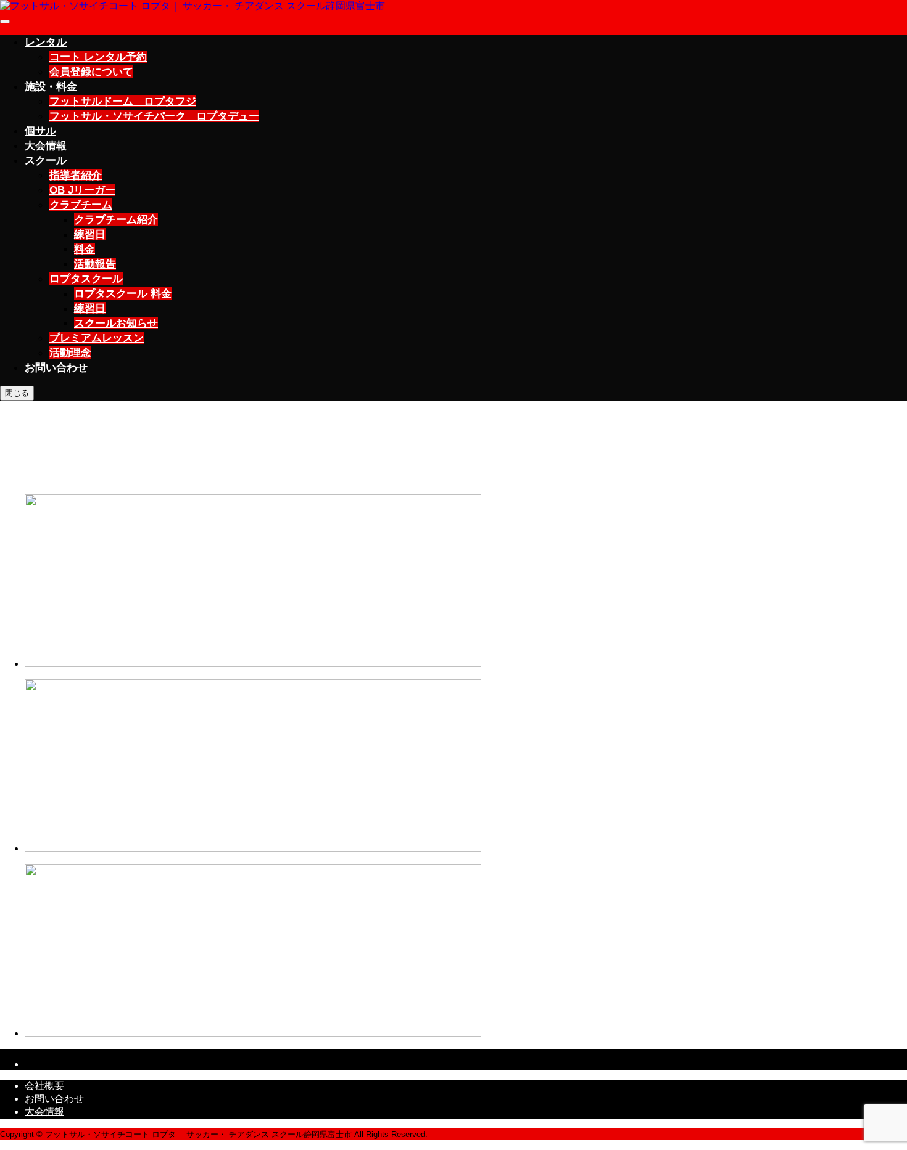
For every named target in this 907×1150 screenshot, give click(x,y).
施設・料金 (51, 86)
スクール (46, 160)
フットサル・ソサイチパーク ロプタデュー (154, 116)
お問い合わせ (56, 367)
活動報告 (95, 264)
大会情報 (46, 145)
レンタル (46, 42)
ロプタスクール (86, 278)
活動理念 (70, 352)
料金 (84, 249)
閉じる (17, 393)
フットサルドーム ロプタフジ (122, 101)
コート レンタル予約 (98, 57)
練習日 (90, 234)
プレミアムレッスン (96, 338)
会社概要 (44, 1085)
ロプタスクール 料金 (123, 293)
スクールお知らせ (116, 323)
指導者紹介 (75, 175)
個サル (40, 130)
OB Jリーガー (82, 190)
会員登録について (91, 71)
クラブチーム (80, 204)
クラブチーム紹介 (116, 219)
